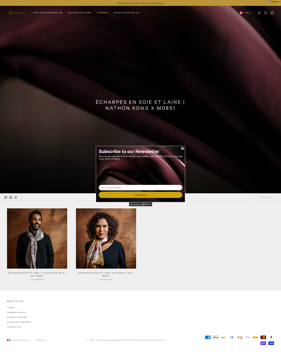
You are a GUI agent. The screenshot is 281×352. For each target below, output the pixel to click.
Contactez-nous (14, 326)
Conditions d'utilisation (17, 317)
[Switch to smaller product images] (10, 197)
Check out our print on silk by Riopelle (140, 3)
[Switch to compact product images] (15, 197)
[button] (274, 1)
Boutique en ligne (79, 13)
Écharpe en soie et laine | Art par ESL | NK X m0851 (106, 274)
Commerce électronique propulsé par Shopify (139, 340)
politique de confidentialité (19, 322)
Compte (10, 307)
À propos (102, 13)
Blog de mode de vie (126, 13)
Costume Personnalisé (47, 13)
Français (41, 340)
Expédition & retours (16, 312)
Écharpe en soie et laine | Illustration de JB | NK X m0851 (37, 274)
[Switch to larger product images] (5, 197)
